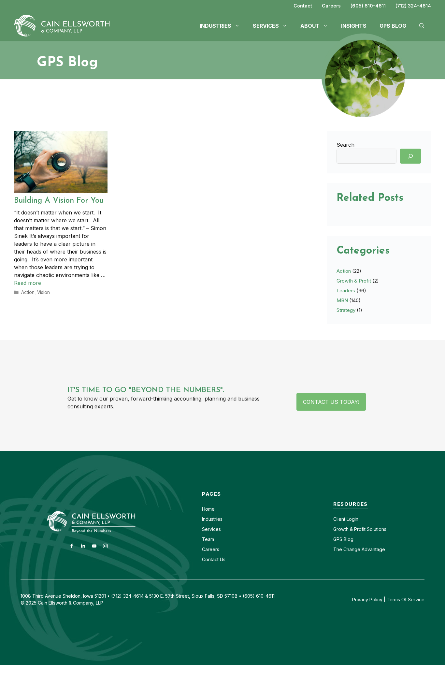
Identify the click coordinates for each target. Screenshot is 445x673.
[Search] (410, 156)
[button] (422, 26)
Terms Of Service (405, 599)
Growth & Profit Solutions (359, 529)
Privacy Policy (367, 599)
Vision (43, 292)
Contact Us (213, 559)
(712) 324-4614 (413, 5)
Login (351, 519)
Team (208, 539)
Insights (353, 25)
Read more (27, 283)
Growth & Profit (354, 281)
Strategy (346, 310)
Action (28, 292)
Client (339, 519)
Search (345, 144)
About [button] (310, 25)
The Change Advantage (359, 549)
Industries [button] (215, 25)
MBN (342, 300)
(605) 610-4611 (368, 5)
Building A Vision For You (59, 201)
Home (208, 509)
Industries (212, 519)
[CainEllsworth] (64, 25)
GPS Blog (393, 25)
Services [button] (266, 25)
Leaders (346, 290)
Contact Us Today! (331, 402)
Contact (303, 5)
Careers (331, 5)
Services (211, 529)
